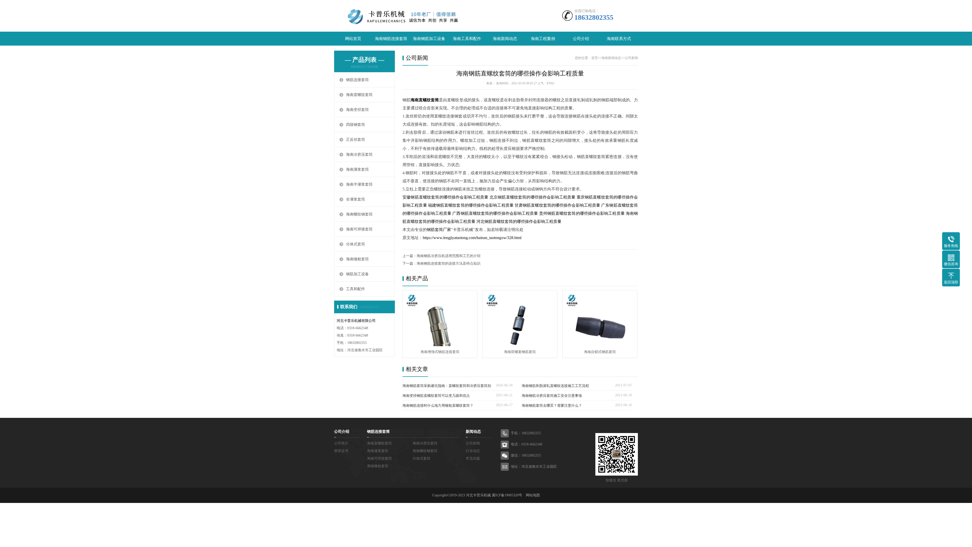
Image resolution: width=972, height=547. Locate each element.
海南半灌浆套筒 (359, 184)
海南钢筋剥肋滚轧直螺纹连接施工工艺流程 (555, 386)
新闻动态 (473, 431)
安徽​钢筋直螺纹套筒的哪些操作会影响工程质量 (445, 197)
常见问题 (473, 458)
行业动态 (473, 451)
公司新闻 (631, 58)
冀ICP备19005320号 (507, 495)
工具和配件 (355, 289)
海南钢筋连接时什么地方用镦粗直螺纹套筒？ (437, 405)
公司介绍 (581, 38)
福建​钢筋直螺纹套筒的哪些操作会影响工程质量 (471, 205)
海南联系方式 (619, 38)
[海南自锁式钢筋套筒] (600, 318)
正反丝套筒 (355, 140)
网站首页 (353, 38)
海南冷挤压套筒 (359, 154)
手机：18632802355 (526, 433)
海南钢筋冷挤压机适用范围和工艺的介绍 (448, 256)
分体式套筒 (355, 244)
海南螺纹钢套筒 (359, 214)
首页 (594, 58)
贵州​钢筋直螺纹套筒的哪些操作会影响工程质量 (582, 213)
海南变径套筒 (357, 110)
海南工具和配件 (467, 38)
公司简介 (341, 443)
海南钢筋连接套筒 (391, 38)
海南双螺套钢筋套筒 (520, 352)
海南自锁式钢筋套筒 (600, 352)
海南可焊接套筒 (359, 229)
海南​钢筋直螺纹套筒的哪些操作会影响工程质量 (520, 73)
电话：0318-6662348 (526, 444)
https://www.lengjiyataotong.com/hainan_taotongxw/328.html (472, 238)
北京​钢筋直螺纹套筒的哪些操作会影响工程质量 (533, 197)
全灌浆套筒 (355, 199)
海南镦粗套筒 (357, 259)
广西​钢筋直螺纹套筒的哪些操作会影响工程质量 (495, 213)
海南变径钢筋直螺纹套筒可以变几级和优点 (436, 396)
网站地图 (533, 495)
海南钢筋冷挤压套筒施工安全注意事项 (552, 396)
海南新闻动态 (505, 38)
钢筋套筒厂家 (439, 229)
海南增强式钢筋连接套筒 (439, 352)
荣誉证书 (341, 451)
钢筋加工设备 (357, 274)
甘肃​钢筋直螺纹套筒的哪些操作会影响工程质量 (557, 205)
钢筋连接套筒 (357, 80)
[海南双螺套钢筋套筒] (520, 318)
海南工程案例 (543, 38)
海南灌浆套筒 (357, 169)
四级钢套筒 (355, 125)
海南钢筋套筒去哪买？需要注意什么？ (552, 405)
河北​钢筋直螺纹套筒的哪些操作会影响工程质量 (518, 221)
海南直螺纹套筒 (359, 95)
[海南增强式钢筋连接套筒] (440, 318)
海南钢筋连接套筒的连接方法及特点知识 (448, 263)
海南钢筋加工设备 (429, 38)
